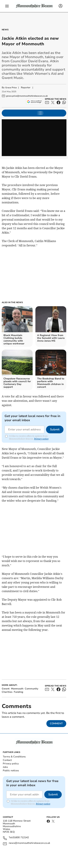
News (5, 29)
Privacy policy (11, 763)
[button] (7, 6)
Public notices (11, 770)
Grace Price (11, 87)
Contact (7, 760)
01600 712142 (21, 837)
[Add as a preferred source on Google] (34, 101)
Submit (54, 429)
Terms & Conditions (14, 756)
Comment (56, 723)
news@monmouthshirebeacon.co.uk (29, 843)
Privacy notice (41, 438)
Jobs (5, 767)
